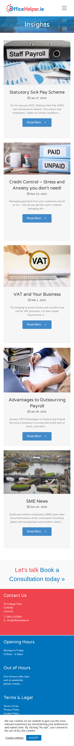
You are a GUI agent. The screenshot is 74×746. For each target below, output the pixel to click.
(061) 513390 (14, 616)
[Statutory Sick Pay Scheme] (37, 62)
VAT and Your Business (37, 294)
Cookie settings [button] (14, 737)
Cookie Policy (11, 713)
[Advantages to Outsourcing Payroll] (37, 369)
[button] (37, 122)
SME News (37, 501)
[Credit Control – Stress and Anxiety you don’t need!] (37, 158)
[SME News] (37, 471)
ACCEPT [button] (34, 737)
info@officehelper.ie (18, 620)
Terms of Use (11, 706)
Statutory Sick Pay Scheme (37, 92)
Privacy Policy (11, 709)
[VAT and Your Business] (37, 265)
